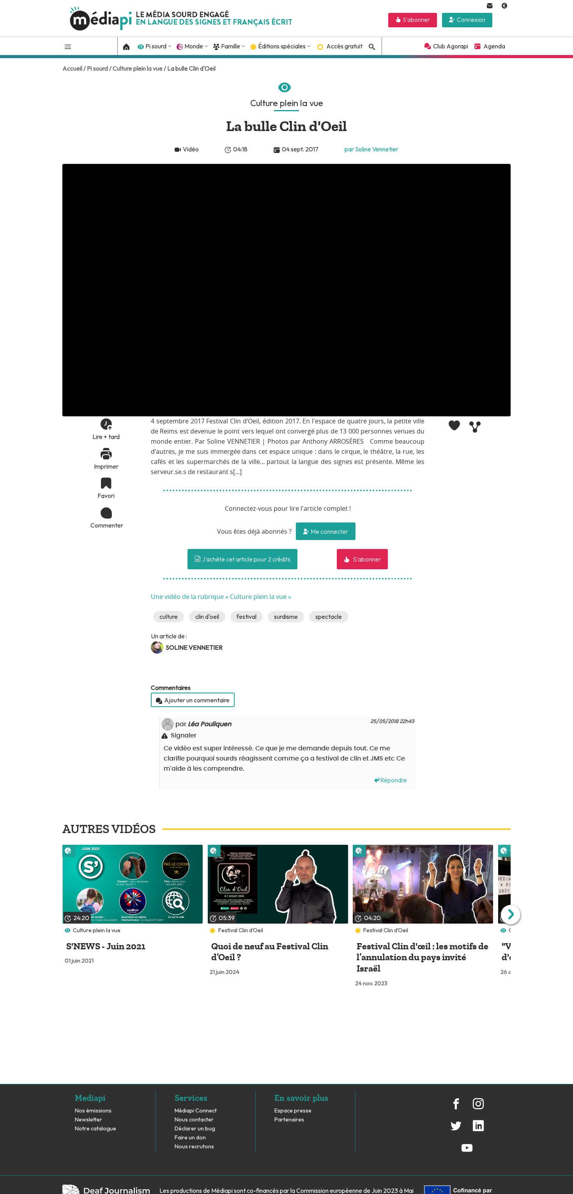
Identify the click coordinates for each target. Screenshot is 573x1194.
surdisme (286, 616)
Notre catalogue (95, 1128)
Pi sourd (155, 46)
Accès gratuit (344, 46)
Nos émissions (93, 1110)
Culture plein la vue (138, 68)
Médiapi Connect (196, 1110)
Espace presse (292, 1110)
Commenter (106, 525)
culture (168, 616)
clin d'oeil (207, 616)
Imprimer (106, 466)
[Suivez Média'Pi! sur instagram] (477, 1107)
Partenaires (289, 1119)
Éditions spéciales (282, 46)
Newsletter (88, 1119)
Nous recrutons (194, 1146)
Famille (230, 46)
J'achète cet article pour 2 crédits (245, 559)
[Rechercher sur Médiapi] (371, 47)
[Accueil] (126, 46)
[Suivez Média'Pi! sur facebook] (456, 1107)
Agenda (494, 46)
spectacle (328, 616)
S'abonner (416, 19)
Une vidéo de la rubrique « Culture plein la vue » (221, 597)
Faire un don (190, 1137)
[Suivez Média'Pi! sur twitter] (456, 1130)
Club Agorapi (450, 46)
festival (246, 616)
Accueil (72, 68)
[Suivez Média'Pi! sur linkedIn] (477, 1130)
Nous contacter (194, 1119)
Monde (193, 46)
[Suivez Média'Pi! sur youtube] (467, 1151)
